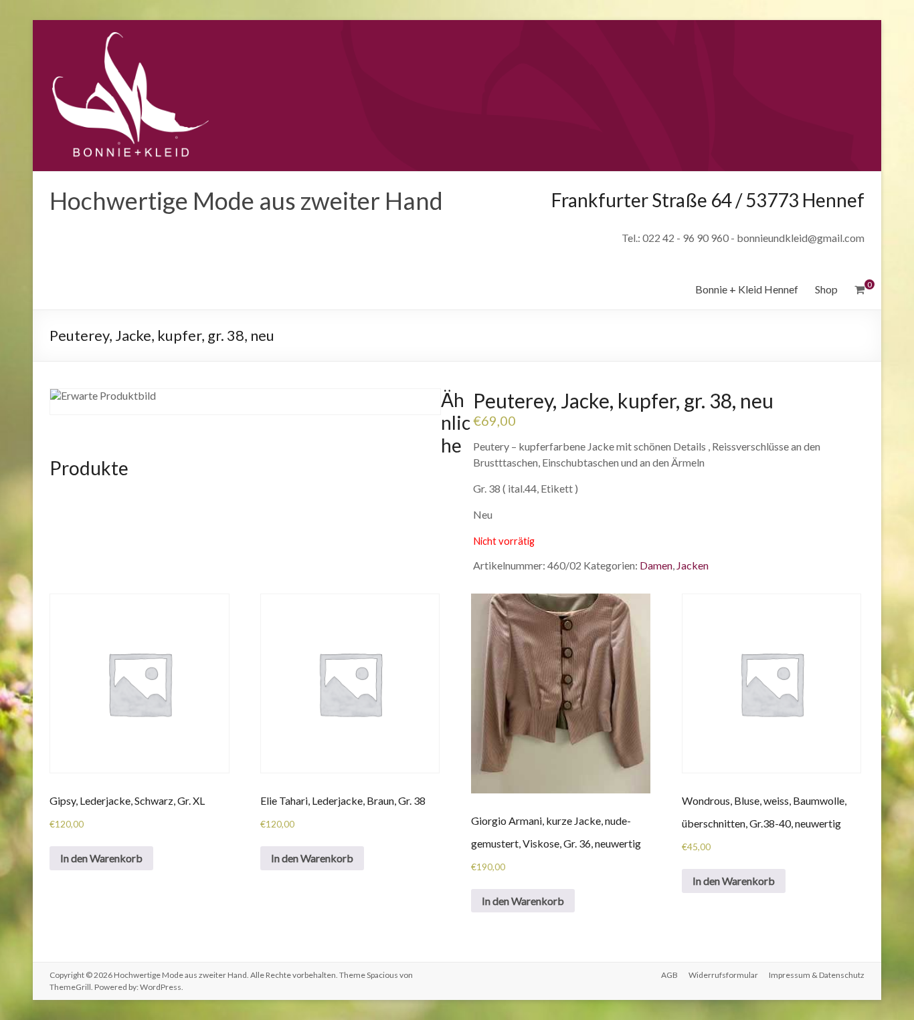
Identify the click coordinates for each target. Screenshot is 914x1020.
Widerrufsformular (723, 975)
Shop (826, 289)
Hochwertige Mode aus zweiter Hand (246, 200)
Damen (656, 565)
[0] (859, 289)
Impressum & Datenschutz (816, 975)
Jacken (692, 565)
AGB (669, 975)
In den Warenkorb (101, 858)
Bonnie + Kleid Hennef (746, 289)
